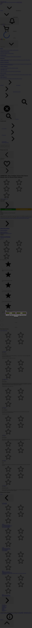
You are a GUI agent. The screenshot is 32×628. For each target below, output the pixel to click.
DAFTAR (10, 313)
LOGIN (21, 313)
